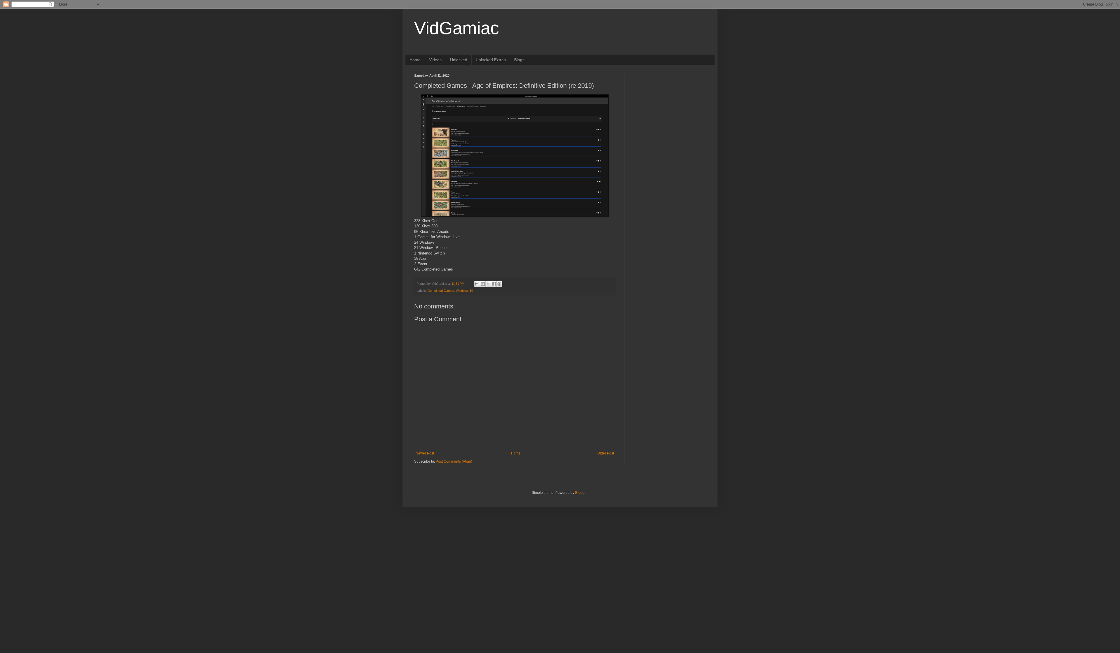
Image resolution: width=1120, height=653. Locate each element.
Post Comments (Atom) (454, 461)
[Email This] (477, 284)
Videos (435, 59)
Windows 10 (464, 290)
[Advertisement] (669, 110)
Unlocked (458, 59)
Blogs (519, 59)
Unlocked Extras (491, 59)
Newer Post (425, 453)
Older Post (605, 453)
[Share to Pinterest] (499, 284)
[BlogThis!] (483, 284)
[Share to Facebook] (494, 284)
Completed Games (441, 290)
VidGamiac (456, 28)
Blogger (581, 493)
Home (415, 59)
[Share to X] (488, 284)
